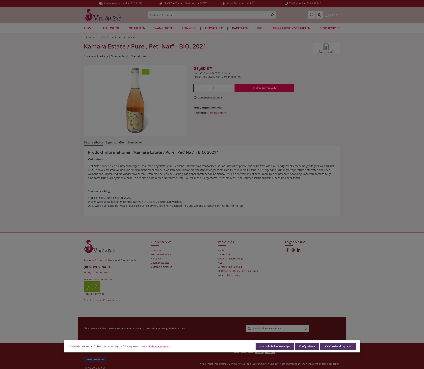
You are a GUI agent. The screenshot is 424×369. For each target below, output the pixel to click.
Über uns (156, 250)
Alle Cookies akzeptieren (338, 346)
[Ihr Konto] (319, 15)
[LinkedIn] (299, 251)
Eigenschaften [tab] (116, 142)
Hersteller (156, 258)
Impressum (224, 254)
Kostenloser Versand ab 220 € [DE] (122, 3)
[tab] (93, 142)
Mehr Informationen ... (159, 346)
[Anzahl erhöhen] (229, 88)
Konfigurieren (307, 346)
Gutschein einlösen (161, 267)
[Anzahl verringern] (197, 88)
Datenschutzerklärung (230, 258)
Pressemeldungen (161, 254)
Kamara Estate (217, 113)
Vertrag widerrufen (95, 359)
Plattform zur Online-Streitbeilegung (238, 271)
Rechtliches (226, 242)
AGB (220, 263)
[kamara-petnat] (135, 100)
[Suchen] (272, 15)
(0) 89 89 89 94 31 (97, 267)
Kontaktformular (112, 300)
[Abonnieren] (306, 328)
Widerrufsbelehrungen (230, 275)
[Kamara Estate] (326, 48)
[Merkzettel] (311, 15)
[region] (135, 100)
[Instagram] (293, 251)
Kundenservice (161, 242)
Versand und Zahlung (230, 267)
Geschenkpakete (160, 263)
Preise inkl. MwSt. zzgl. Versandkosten (217, 77)
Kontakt (222, 250)
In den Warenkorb (264, 88)
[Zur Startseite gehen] (103, 15)
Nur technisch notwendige (275, 346)
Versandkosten (261, 363)
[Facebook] (288, 251)
